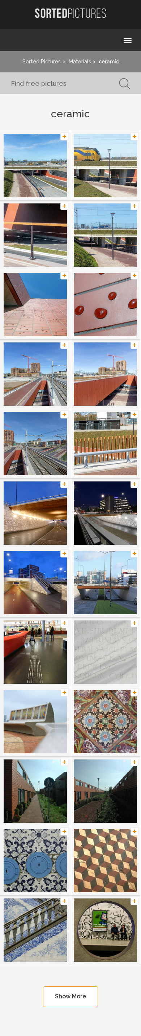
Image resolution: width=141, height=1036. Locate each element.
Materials (80, 61)
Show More (70, 996)
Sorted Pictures (41, 61)
